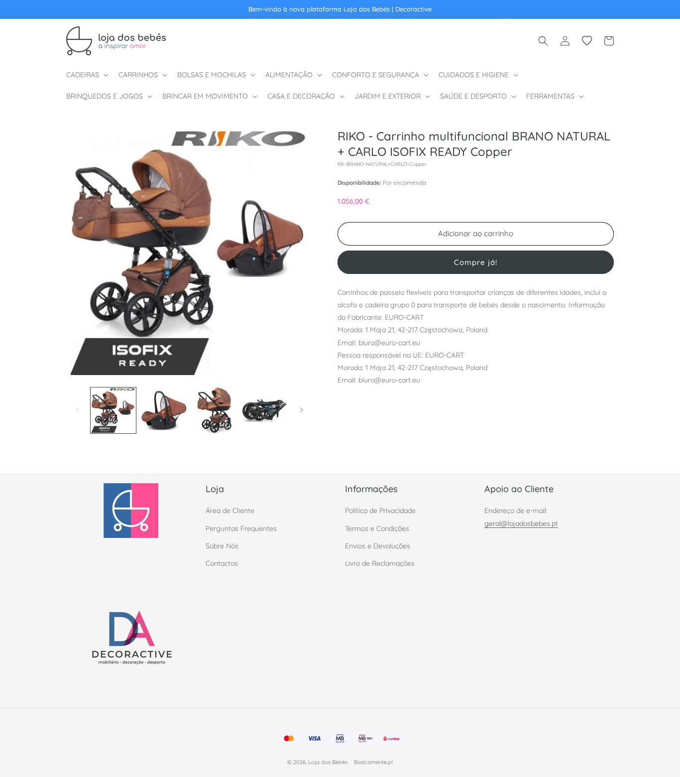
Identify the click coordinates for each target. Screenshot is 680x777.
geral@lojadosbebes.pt (521, 523)
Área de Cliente (230, 511)
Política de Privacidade (380, 511)
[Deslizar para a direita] (302, 410)
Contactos (222, 563)
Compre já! (475, 261)
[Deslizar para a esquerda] (77, 410)
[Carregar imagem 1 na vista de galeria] (113, 410)
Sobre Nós (222, 545)
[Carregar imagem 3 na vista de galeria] (214, 410)
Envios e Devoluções (377, 545)
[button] (86, 74)
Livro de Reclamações (380, 563)
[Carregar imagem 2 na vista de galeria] (163, 410)
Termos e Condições (377, 528)
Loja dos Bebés (327, 762)
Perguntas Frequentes (241, 528)
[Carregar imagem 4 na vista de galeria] (264, 410)
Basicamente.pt (373, 762)
